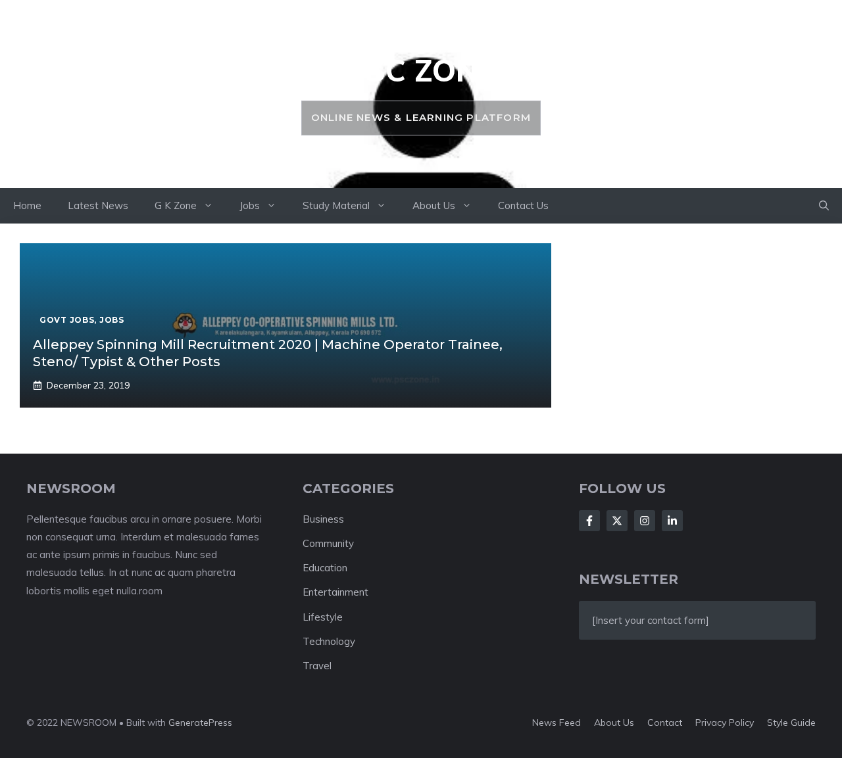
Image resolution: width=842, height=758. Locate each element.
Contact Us (523, 205)
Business (323, 519)
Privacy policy (724, 722)
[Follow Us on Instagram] (644, 520)
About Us (433, 205)
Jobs (249, 205)
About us (614, 722)
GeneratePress (200, 722)
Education (325, 567)
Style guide (791, 722)
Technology (329, 641)
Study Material (336, 205)
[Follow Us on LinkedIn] (672, 520)
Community (328, 543)
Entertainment (335, 592)
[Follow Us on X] (617, 520)
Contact (664, 722)
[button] (824, 206)
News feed (556, 722)
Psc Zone (420, 70)
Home (27, 205)
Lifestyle (323, 617)
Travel (317, 665)
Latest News (98, 205)
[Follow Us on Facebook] (589, 520)
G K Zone (176, 205)
